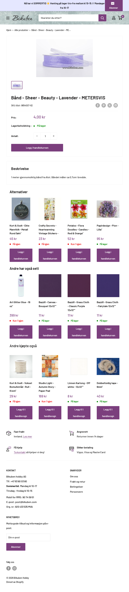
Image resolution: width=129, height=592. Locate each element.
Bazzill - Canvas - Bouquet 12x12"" (48, 304)
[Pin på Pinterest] (103, 105)
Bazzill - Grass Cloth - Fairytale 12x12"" (107, 304)
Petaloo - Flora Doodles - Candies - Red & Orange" (78, 229)
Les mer (27, 436)
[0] (120, 18)
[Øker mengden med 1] (53, 136)
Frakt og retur (77, 481)
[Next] (118, 227)
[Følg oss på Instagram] (14, 568)
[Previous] (10, 227)
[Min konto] (113, 18)
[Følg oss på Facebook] (8, 568)
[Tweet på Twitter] (109, 105)
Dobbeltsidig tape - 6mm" (107, 384)
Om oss (74, 476)
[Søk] (102, 17)
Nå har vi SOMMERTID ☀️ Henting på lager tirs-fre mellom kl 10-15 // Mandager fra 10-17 (64, 5)
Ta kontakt (19, 452)
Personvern (76, 491)
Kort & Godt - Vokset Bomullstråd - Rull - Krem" (21, 386)
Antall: (15, 135)
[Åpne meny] (7, 18)
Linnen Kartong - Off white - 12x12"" (79, 384)
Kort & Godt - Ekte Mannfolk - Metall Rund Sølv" (19, 229)
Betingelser (76, 486)
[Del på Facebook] (97, 105)
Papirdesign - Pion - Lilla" (107, 227)
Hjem (8, 30)
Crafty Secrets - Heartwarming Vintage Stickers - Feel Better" (48, 229)
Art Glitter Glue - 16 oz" (20, 304)
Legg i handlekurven (37, 147)
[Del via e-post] (115, 105)
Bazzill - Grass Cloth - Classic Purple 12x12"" (78, 306)
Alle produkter (21, 30)
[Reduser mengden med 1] (37, 136)
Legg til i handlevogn (21, 412)
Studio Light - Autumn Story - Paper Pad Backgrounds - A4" (49, 386)
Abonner (113, 7)
